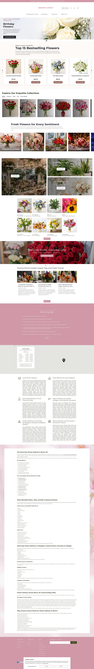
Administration (70, 405)
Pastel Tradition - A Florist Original (24, 216)
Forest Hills (34, 386)
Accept (46, 666)
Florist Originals (23, 96)
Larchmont (25, 391)
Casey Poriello (40, 417)
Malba (44, 391)
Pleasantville (37, 395)
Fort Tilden (43, 386)
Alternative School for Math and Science (67, 412)
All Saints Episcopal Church (40, 440)
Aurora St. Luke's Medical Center (60, 382)
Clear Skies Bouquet (58, 75)
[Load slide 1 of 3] (44, 265)
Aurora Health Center (71, 381)
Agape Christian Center (38, 431)
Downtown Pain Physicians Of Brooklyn (64, 395)
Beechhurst (39, 380)
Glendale (44, 387)
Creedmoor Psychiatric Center (59, 393)
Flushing (29, 386)
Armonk (27, 380)
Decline (61, 666)
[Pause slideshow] (52, 265)
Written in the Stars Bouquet (68, 235)
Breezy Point (25, 381)
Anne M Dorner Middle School (66, 413)
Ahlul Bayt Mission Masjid (35, 434)
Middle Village (36, 392)
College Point (25, 384)
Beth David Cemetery (41, 408)
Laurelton (30, 391)
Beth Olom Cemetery (27, 410)
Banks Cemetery (39, 406)
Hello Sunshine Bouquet (52, 235)
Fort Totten (25, 387)
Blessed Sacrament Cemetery (34, 412)
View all (47, 238)
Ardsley (24, 380)
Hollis (38, 389)
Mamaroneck (25, 392)
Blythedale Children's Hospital (66, 384)
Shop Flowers (13, 82)
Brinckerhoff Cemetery (41, 413)
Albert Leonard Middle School (63, 407)
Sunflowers (8, 96)
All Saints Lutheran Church (28, 441)
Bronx (24, 382)
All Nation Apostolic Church (28, 440)
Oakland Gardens (42, 393)
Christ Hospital (61, 391)
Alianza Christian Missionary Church (30, 439)
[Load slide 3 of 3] (47, 265)
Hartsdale (29, 389)
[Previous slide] (41, 265)
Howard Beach (42, 389)
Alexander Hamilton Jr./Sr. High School (61, 410)
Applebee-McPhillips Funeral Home (30, 405)
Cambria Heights (29, 382)
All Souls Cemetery (41, 404)
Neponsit (24, 393)
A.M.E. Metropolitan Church (29, 426)
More (47, 338)
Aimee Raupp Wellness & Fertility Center (62, 380)
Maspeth (30, 392)
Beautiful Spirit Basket (36, 75)
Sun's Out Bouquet (36, 235)
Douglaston (41, 384)
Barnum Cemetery (38, 407)
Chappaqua (36, 382)
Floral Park (25, 386)
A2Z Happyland (65, 402)
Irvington (24, 390)
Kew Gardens (43, 390)
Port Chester (43, 395)
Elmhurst (39, 385)
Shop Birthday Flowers (9, 37)
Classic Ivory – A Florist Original (23, 235)
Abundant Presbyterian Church (30, 429)
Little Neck (39, 391)
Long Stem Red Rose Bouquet (13, 75)
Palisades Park (31, 395)
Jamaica (37, 390)
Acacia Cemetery (26, 402)
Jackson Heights (30, 390)
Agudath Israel (37, 432)
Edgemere (35, 385)
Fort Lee (39, 386)
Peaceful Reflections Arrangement (80, 75)
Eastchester (29, 385)
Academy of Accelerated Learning (59, 405)
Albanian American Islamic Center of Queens (36, 437)
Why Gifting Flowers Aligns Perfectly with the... (65, 285)
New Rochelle (30, 393)
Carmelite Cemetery (31, 417)
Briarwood (37, 381)
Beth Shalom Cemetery (37, 410)
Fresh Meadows (32, 387)
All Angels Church (42, 439)
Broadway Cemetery (27, 415)
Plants (14, 96)
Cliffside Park (43, 382)
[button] (45, 14)
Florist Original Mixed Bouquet (68, 216)
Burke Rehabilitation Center (66, 389)
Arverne (31, 380)
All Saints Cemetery (31, 404)
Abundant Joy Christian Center (39, 428)
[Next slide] (50, 265)
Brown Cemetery (39, 416)
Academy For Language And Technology (67, 404)
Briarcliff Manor (31, 381)
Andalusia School (56, 413)
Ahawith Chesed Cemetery (35, 402)
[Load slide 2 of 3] (45, 265)
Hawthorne (33, 389)
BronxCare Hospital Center (66, 386)
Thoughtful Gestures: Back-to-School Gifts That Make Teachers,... (27, 285)
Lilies (18, 96)
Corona (30, 384)
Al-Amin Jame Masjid (30, 436)
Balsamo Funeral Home (30, 406)
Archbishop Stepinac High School (63, 416)
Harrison (24, 389)
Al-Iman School (59, 406)
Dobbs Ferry (35, 384)
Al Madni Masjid (30, 435)
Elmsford (44, 385)
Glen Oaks (38, 387)
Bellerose (44, 380)
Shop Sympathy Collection (47, 257)
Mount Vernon (43, 392)
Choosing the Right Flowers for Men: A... (45, 285)
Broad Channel (43, 381)
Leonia (34, 391)
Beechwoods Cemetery (31, 408)
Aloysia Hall (55, 412)
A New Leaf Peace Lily (51, 216)
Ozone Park (25, 395)
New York (35, 393)
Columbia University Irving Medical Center (66, 392)
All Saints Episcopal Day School (69, 411)
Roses (3, 96)
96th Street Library (57, 402)
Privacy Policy (45, 663)
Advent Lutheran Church (31, 430)
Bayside (35, 380)
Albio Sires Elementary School (68, 408)
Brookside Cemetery (31, 416)
